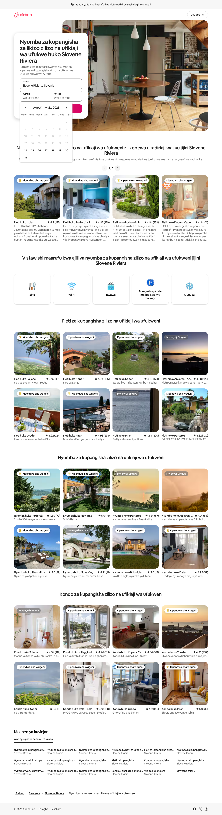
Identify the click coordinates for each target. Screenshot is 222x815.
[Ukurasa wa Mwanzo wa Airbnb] (23, 14)
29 (59, 150)
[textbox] (35, 98)
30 (66, 150)
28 (53, 150)
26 (39, 150)
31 (25, 157)
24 (25, 150)
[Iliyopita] (104, 168)
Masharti (56, 809)
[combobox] (51, 85)
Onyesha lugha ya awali (137, 4)
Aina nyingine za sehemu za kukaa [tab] (33, 739)
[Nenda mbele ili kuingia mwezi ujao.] (66, 108)
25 (32, 150)
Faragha (43, 809)
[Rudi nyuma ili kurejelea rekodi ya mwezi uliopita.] (26, 108)
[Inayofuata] (117, 168)
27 (46, 150)
